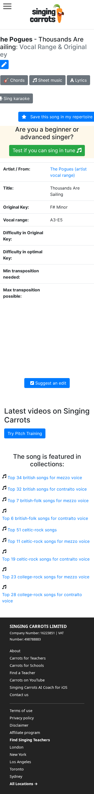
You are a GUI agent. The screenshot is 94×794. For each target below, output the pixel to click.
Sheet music (49, 80)
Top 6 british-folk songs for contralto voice (45, 518)
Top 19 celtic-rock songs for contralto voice (46, 559)
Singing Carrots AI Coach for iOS (38, 687)
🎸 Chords (14, 80)
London (17, 747)
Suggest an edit (50, 383)
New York (18, 754)
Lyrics (80, 80)
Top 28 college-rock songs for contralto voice (42, 597)
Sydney (16, 776)
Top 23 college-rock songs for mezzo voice (45, 576)
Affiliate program (25, 732)
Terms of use (21, 710)
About (15, 650)
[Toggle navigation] (7, 6)
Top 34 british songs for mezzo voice (45, 477)
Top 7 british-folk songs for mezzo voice (48, 500)
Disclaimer (19, 725)
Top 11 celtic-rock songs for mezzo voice (49, 541)
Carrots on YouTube (27, 680)
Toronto (17, 769)
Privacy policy (22, 717)
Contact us (19, 694)
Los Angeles (20, 761)
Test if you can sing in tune (45, 150)
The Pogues (61, 169)
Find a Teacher (22, 672)
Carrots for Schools (27, 665)
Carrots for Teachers (28, 658)
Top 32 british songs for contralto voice (47, 489)
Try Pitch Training (25, 433)
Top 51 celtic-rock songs (32, 529)
